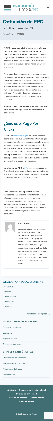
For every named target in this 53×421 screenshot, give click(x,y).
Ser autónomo (9, 375)
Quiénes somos (36, 397)
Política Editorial (26, 401)
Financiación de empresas (14, 358)
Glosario (12, 28)
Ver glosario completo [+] (38, 314)
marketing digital (20, 136)
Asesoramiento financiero (14, 363)
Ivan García (10, 34)
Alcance (7, 292)
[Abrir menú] (47, 7)
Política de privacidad (26, 394)
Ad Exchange (10, 287)
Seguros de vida (10, 338)
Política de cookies (18, 397)
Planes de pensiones (12, 327)
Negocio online (22, 28)
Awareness (9, 306)
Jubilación (7, 333)
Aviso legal (40, 390)
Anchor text (9, 301)
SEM (26, 168)
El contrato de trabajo (12, 369)
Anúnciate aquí (26, 390)
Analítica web (10, 296)
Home (5, 28)
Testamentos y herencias (14, 344)
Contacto (11, 390)
